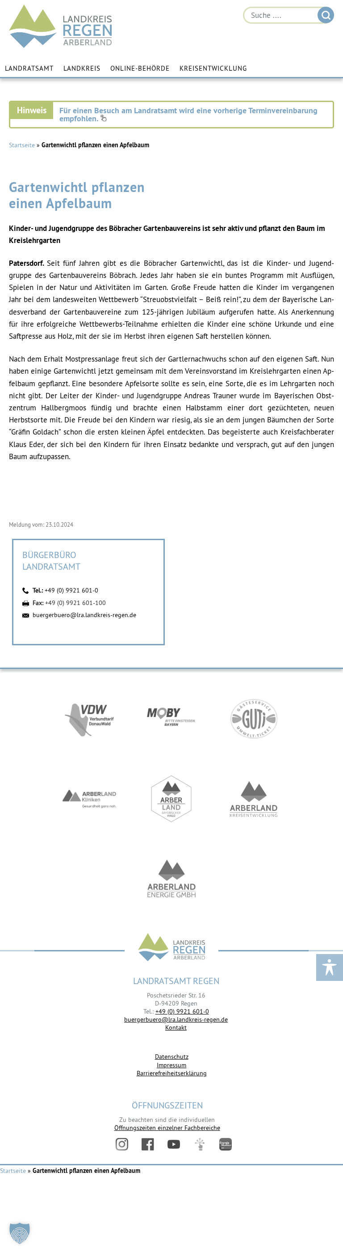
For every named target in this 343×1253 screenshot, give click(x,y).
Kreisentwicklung (213, 68)
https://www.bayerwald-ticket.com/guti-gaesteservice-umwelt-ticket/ (253, 718)
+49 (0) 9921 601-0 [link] (182, 1011)
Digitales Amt (199, 1144)
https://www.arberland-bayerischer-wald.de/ (171, 799)
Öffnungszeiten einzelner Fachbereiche (167, 1128)
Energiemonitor (225, 1144)
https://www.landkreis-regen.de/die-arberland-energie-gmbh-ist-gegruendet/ (171, 879)
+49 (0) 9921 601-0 (71, 590)
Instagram (122, 1144)
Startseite (22, 145)
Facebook (148, 1144)
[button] (19, 1233)
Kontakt (176, 1027)
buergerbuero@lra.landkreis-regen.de (84, 615)
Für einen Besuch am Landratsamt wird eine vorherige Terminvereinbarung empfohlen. (188, 114)
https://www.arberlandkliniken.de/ (89, 799)
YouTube (173, 1144)
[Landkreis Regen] (171, 948)
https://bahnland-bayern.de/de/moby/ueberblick (171, 718)
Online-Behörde (140, 68)
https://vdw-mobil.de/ (89, 718)
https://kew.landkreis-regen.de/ (253, 799)
